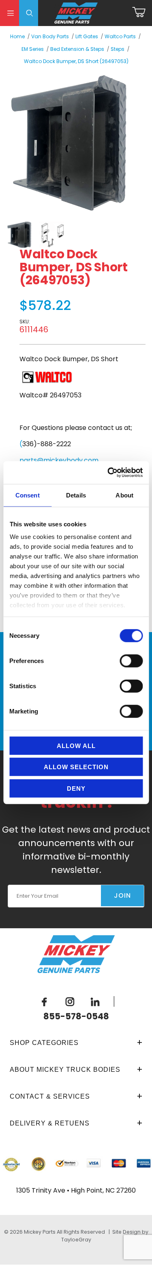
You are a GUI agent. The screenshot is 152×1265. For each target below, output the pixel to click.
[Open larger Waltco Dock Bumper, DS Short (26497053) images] (69, 143)
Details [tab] (76, 494)
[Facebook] (44, 1001)
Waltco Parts (120, 36)
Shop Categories (44, 1042)
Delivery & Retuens (50, 1123)
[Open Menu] (9, 13)
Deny (76, 788)
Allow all (76, 745)
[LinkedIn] (94, 1001)
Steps (117, 49)
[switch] (131, 660)
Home (17, 36)
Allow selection (76, 766)
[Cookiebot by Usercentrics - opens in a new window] (108, 472)
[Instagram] (69, 1001)
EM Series (32, 49)
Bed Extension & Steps (77, 49)
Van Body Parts (50, 36)
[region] (69, 235)
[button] (19, 235)
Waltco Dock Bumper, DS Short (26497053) (76, 61)
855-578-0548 (76, 1016)
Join (122, 895)
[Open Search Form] (28, 13)
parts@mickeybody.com (58, 460)
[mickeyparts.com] (76, 12)
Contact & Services (50, 1096)
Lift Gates (86, 36)
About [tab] (124, 494)
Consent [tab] (27, 494)
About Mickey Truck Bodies (65, 1069)
